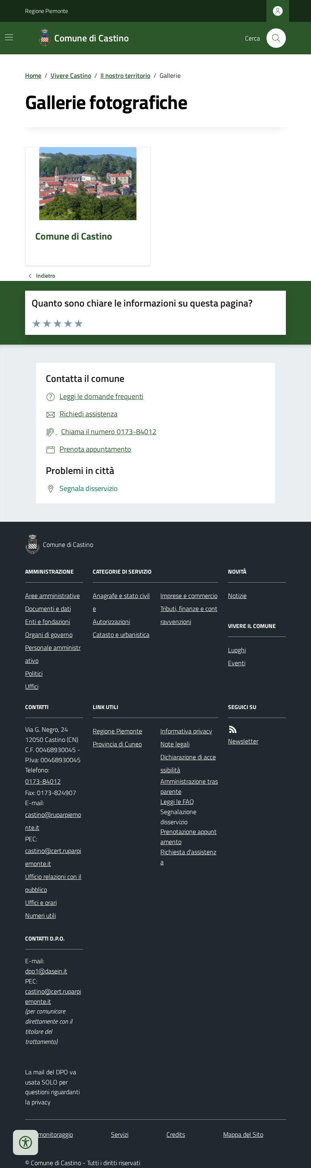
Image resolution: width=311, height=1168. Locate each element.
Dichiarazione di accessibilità (188, 763)
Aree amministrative (52, 595)
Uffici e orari (41, 902)
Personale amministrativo (53, 654)
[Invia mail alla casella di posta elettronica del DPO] (46, 971)
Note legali (175, 744)
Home (33, 75)
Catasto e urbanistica (121, 634)
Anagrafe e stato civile (121, 602)
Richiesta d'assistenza (188, 857)
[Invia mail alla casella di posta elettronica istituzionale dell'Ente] (54, 821)
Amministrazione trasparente (189, 786)
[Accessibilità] (25, 1142)
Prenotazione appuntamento (188, 837)
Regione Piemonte (46, 10)
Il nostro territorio (125, 75)
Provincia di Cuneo (117, 744)
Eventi (236, 663)
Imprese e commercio (188, 595)
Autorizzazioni (111, 621)
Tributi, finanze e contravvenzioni (188, 615)
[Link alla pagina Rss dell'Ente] (233, 729)
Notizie (237, 595)
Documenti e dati (48, 608)
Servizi (119, 1134)
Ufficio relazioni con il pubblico (53, 883)
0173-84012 (43, 781)
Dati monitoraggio (49, 1134)
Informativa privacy (186, 731)
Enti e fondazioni (47, 621)
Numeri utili (40, 915)
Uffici (31, 686)
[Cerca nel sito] (273, 38)
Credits (175, 1134)
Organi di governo (48, 634)
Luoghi (237, 650)
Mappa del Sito (243, 1134)
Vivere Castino (71, 75)
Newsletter (243, 741)
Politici (34, 673)
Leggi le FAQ (177, 801)
